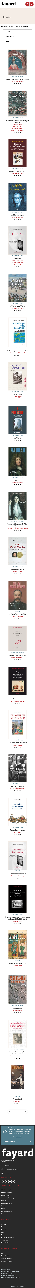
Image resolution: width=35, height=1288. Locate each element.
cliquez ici (18, 1137)
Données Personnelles (6, 1273)
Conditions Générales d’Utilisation (10, 1271)
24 (17, 1111)
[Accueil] (8, 4)
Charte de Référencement (8, 1275)
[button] (8, 31)
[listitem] (2, 1181)
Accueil (3, 10)
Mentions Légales (5, 1269)
